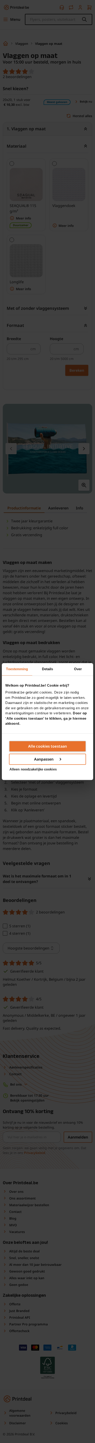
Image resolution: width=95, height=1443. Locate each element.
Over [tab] (78, 669)
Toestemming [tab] (17, 669)
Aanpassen (44, 759)
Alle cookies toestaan (47, 746)
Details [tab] (47, 669)
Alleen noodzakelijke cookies (33, 769)
